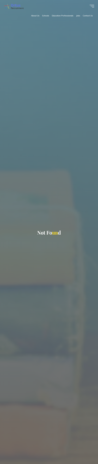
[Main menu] (92, 6)
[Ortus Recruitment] (14, 6)
